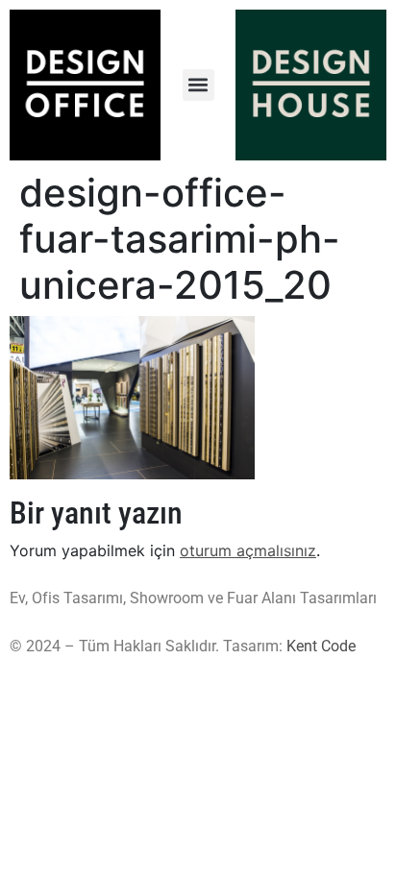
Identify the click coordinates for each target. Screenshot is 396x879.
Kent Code (321, 646)
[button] (198, 85)
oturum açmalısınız (248, 550)
